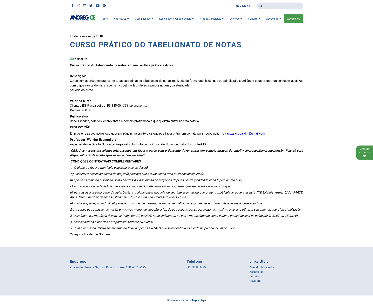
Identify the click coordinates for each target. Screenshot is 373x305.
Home (104, 18)
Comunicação (143, 18)
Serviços (235, 18)
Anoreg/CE (120, 18)
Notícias (105, 234)
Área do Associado (261, 267)
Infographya (198, 300)
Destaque (91, 234)
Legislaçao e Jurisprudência (175, 18)
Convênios (256, 276)
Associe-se (293, 18)
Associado (272, 18)
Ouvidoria (245, 5)
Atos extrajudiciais (211, 18)
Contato (253, 18)
